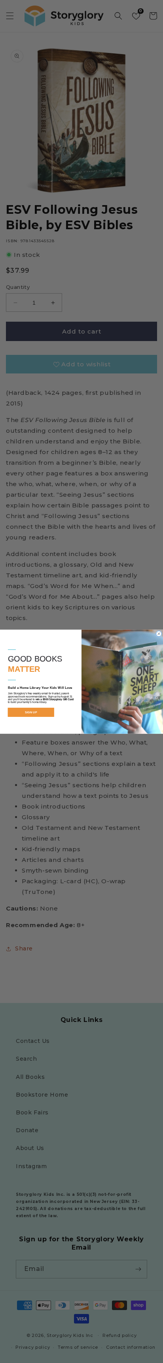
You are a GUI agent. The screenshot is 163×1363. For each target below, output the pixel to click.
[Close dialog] (158, 633)
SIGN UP (31, 712)
